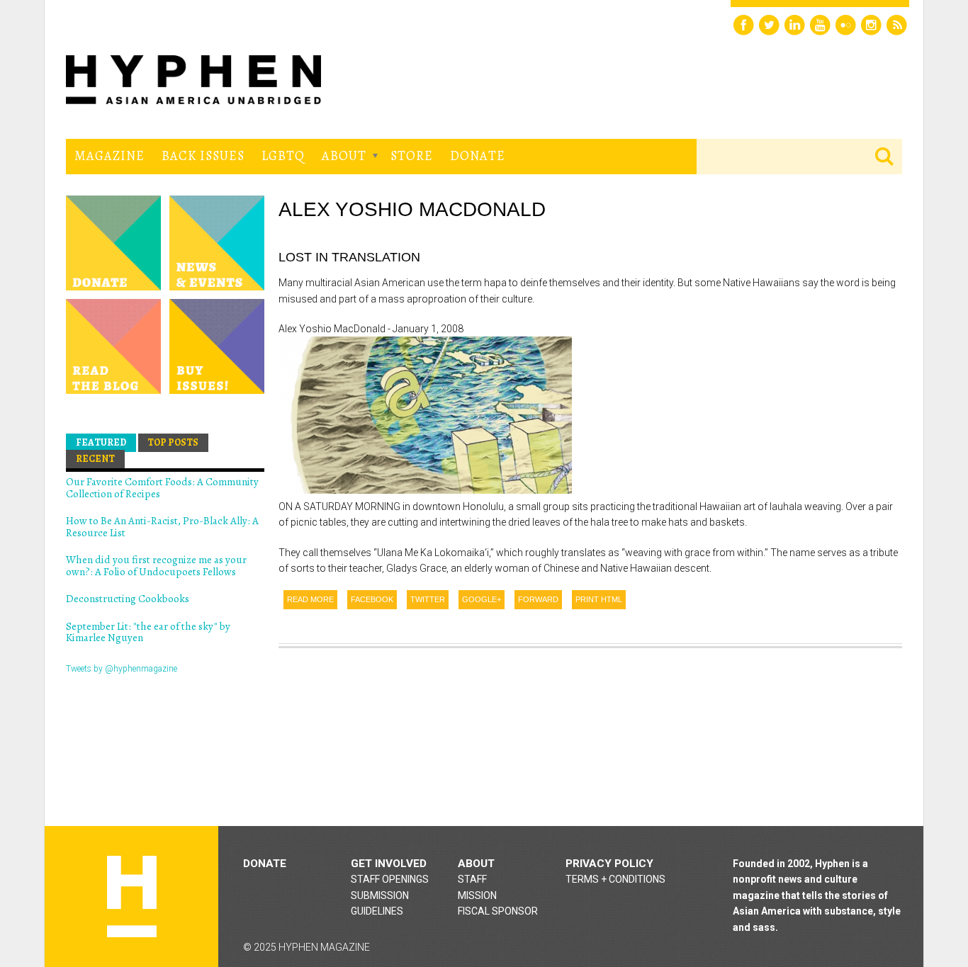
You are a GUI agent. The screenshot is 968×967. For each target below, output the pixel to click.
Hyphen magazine (132, 896)
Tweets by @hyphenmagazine (121, 669)
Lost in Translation (349, 257)
